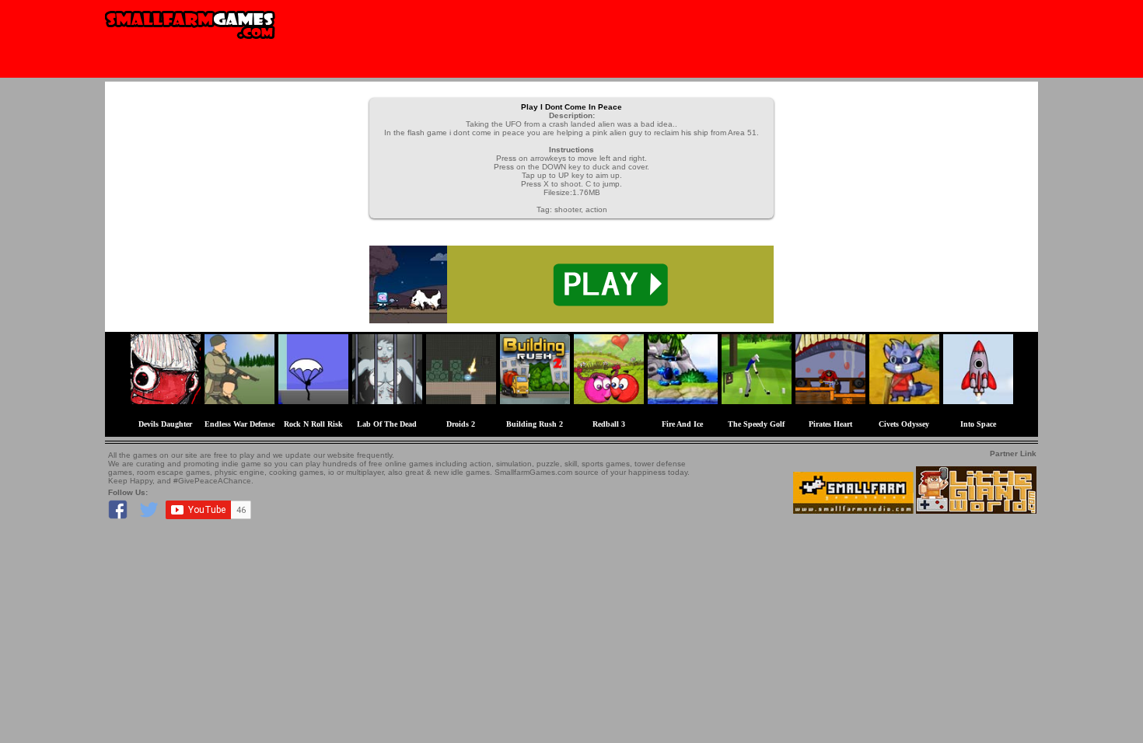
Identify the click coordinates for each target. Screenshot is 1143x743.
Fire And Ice (682, 424)
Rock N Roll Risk (313, 424)
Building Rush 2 (534, 424)
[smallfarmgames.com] (190, 44)
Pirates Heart (830, 424)
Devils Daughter (165, 424)
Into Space (978, 424)
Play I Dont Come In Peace (571, 107)
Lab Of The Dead (387, 424)
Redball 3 (608, 424)
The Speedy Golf (756, 424)
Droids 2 (460, 424)
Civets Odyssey (904, 424)
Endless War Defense (239, 424)
